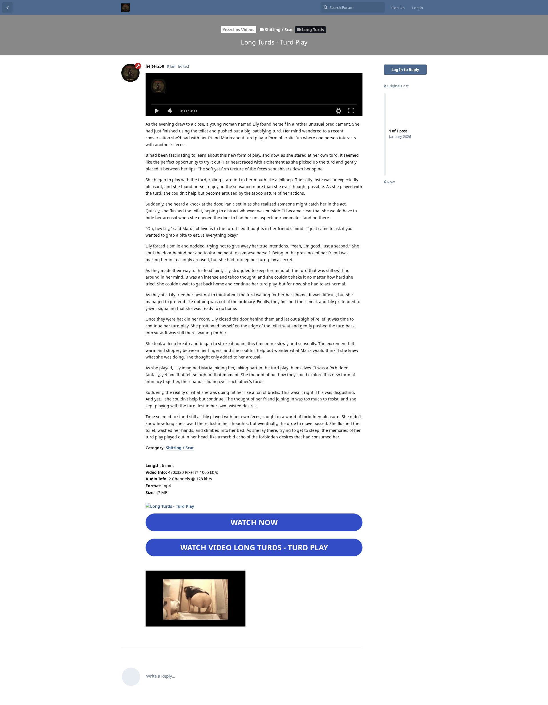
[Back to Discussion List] (7, 7)
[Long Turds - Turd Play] (170, 506)
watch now (254, 522)
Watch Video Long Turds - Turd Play (254, 547)
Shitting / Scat (180, 447)
